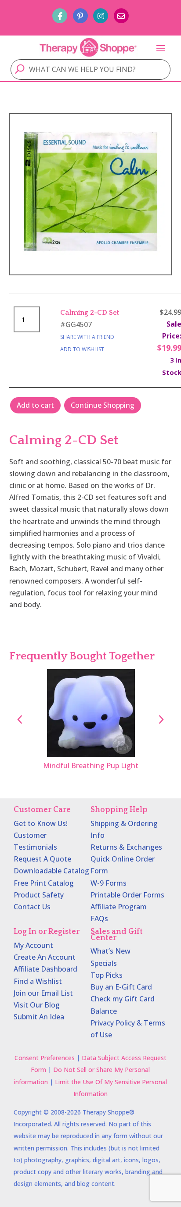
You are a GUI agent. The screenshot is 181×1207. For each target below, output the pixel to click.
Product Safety (39, 895)
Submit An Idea (39, 1017)
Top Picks (106, 975)
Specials (103, 963)
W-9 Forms (108, 883)
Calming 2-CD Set (89, 313)
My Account (33, 945)
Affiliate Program (118, 906)
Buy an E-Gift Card (121, 987)
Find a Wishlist (38, 981)
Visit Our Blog (37, 1005)
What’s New (110, 951)
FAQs (99, 918)
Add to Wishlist (82, 349)
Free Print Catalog (44, 883)
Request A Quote (42, 859)
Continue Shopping (102, 405)
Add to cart (35, 405)
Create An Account (45, 957)
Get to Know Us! (41, 823)
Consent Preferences (44, 1058)
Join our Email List (43, 993)
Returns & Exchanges (126, 847)
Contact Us (32, 906)
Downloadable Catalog (51, 871)
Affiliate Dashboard (45, 969)
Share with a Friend (87, 337)
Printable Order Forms (127, 895)
